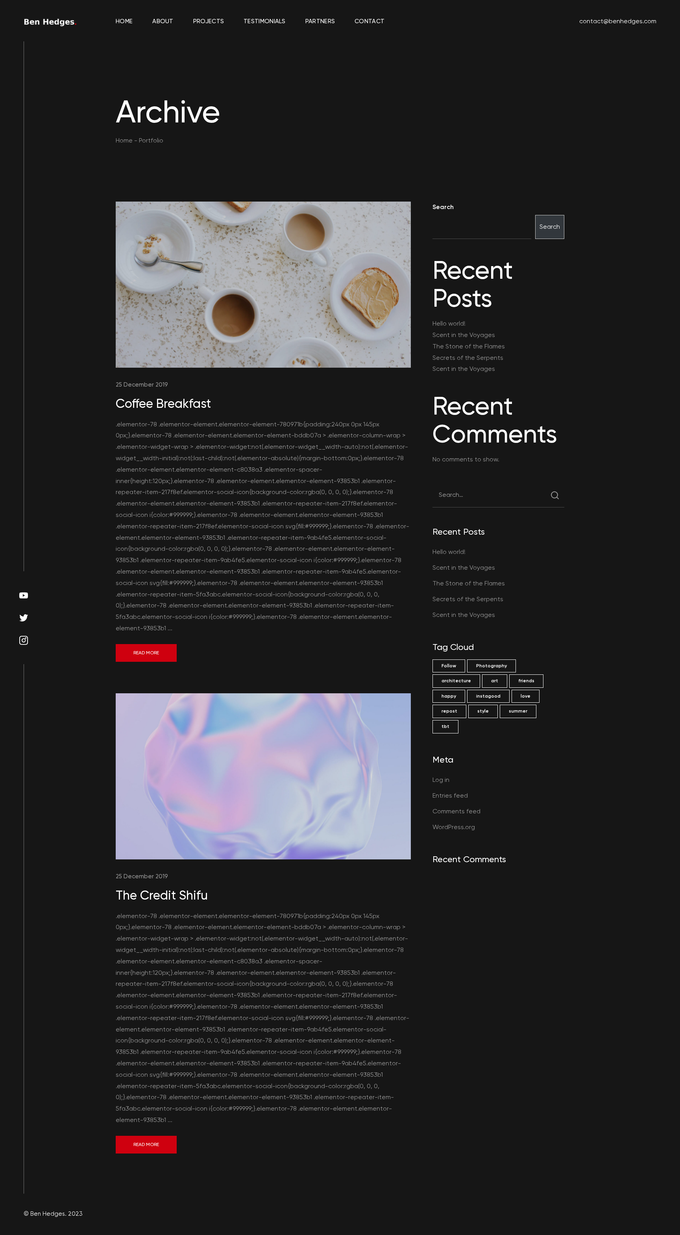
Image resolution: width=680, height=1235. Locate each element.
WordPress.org (453, 827)
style (483, 711)
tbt (445, 726)
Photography (491, 665)
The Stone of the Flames (468, 346)
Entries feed (450, 795)
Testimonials (265, 21)
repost (449, 711)
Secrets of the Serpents (467, 357)
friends (526, 680)
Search (443, 207)
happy (449, 696)
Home (124, 21)
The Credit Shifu (162, 895)
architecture (456, 680)
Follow (449, 665)
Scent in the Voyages (463, 335)
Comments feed (456, 811)
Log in (440, 779)
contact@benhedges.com (617, 21)
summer (518, 711)
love (525, 696)
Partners (320, 21)
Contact (369, 21)
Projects (208, 21)
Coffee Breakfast (163, 403)
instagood (488, 696)
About (163, 21)
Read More (146, 652)
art (494, 680)
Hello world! (449, 323)
